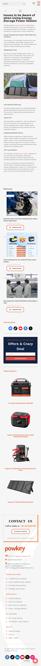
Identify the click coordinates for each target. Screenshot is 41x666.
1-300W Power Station (18, 579)
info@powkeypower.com (22, 556)
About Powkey (14, 631)
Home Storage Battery (18, 608)
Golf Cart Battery (15, 602)
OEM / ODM (13, 638)
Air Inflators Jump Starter (19, 621)
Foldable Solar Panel (17, 589)
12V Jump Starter (15, 618)
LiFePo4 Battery (15, 598)
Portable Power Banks (17, 585)
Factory (12, 634)
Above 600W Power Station (20, 582)
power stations (20, 25)
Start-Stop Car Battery (18, 605)
